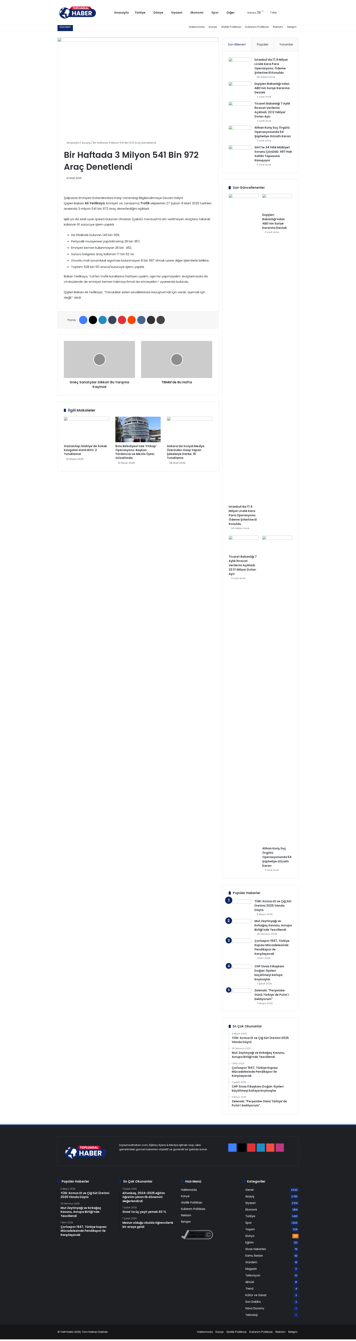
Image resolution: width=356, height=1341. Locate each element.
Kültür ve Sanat (256, 1295)
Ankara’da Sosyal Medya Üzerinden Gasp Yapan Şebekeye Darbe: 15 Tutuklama (185, 452)
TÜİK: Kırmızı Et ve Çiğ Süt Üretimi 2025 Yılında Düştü (273, 905)
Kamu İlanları (254, 1256)
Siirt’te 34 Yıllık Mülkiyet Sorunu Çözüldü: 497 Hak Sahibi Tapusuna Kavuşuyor (273, 153)
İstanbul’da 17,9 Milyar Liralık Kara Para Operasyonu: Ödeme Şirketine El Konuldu (271, 66)
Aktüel (249, 1282)
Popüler (262, 44)
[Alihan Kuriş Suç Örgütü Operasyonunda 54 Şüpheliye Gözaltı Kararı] (240, 133)
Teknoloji (251, 1315)
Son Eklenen (237, 44)
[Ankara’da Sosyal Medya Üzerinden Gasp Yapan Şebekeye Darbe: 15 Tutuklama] (189, 429)
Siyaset (177, 12)
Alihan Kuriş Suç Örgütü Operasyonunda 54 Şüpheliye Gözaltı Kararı (272, 132)
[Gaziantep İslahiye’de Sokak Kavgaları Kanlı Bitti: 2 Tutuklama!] (86, 429)
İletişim (291, 27)
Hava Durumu (254, 1308)
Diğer (231, 12)
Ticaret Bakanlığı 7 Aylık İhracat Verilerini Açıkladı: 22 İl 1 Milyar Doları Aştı (272, 110)
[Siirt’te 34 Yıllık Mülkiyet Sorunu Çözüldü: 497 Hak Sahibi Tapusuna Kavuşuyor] (240, 153)
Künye (213, 27)
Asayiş (86, 143)
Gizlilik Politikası (231, 27)
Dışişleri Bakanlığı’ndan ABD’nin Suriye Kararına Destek (272, 88)
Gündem (251, 1262)
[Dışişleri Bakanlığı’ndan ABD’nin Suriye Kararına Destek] (240, 89)
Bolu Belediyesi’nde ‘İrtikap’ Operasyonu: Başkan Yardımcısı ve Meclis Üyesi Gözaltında (136, 452)
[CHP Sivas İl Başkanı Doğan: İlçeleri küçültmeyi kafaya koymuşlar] (240, 972)
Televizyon (252, 1275)
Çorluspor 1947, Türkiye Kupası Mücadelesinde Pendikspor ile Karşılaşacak (271, 947)
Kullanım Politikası (257, 27)
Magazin (251, 1269)
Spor (215, 12)
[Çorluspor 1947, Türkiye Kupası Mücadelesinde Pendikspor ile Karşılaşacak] (240, 950)
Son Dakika (253, 1302)
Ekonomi (197, 12)
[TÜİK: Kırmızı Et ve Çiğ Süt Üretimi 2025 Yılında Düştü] (240, 907)
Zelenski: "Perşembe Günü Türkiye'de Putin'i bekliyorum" (271, 994)
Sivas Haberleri (255, 1249)
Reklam (278, 27)
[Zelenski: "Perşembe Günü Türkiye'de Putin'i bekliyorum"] (240, 996)
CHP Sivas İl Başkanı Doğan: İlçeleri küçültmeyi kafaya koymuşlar (269, 972)
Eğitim (249, 1242)
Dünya (158, 12)
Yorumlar (286, 44)
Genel (249, 1190)
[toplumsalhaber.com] (80, 12)
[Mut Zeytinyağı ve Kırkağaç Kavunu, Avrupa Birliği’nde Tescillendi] (240, 926)
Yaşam (250, 1229)
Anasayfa (121, 12)
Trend (249, 1289)
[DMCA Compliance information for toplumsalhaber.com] (197, 1238)
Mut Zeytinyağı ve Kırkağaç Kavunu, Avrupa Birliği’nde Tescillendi (273, 925)
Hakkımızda (197, 27)
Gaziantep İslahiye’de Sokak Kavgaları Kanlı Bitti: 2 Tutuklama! (85, 450)
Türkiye (140, 12)
